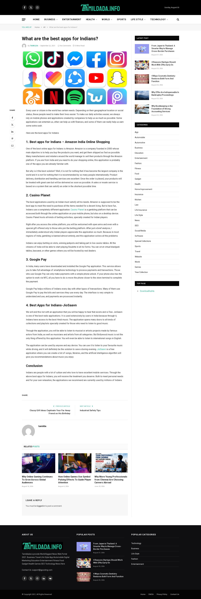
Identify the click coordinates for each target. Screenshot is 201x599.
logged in (41, 506)
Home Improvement (143, 189)
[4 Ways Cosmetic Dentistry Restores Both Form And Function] (142, 79)
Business (49, 19)
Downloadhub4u (147, 291)
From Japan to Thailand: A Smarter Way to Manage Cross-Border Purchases (163, 48)
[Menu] (23, 20)
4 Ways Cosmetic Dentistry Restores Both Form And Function (163, 78)
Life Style (137, 19)
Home (36, 19)
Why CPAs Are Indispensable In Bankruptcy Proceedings (165, 93)
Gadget (138, 179)
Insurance (139, 194)
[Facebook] (12, 117)
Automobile (140, 137)
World (106, 19)
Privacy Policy (162, 594)
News (137, 220)
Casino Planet (77, 209)
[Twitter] (12, 124)
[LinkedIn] (12, 131)
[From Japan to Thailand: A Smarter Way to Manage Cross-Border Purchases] (142, 48)
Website (138, 257)
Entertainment (71, 19)
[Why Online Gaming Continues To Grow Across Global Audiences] (38, 463)
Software (139, 236)
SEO (137, 225)
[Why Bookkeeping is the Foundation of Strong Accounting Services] (142, 109)
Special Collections (143, 241)
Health (90, 19)
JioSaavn (101, 349)
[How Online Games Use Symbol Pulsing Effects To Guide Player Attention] (75, 463)
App (136, 132)
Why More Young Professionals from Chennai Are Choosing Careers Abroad (110, 479)
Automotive (140, 142)
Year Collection (141, 272)
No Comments (65, 46)
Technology (158, 19)
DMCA (151, 594)
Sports (121, 19)
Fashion (138, 163)
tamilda (34, 46)
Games (138, 267)
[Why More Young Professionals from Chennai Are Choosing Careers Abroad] (111, 463)
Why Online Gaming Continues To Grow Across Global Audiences (37, 479)
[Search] (177, 20)
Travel (137, 251)
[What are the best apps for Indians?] (75, 77)
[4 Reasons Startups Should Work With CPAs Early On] (142, 65)
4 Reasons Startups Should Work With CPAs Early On (164, 63)
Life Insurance (141, 210)
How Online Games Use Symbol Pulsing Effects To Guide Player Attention (74, 479)
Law (136, 205)
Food (137, 174)
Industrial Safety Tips (90, 410)
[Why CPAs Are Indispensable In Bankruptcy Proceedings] (142, 95)
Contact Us (174, 594)
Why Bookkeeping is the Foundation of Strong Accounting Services (162, 109)
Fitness (138, 168)
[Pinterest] (12, 138)
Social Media (140, 231)
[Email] (12, 145)
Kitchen (138, 200)
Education (139, 153)
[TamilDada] (100, 7)
